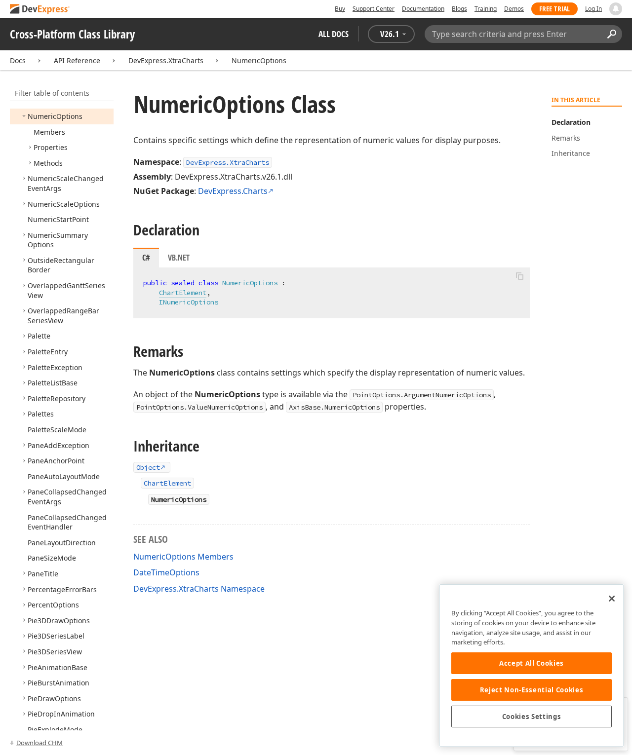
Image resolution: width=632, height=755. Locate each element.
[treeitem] (55, 116)
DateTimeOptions (166, 572)
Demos (514, 8)
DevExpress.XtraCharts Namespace (199, 588)
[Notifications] (615, 8)
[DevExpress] (40, 9)
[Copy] (519, 276)
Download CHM (39, 742)
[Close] (612, 598)
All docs (333, 33)
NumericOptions (259, 60)
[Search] (611, 34)
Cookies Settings (531, 716)
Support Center (374, 8)
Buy (340, 8)
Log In (593, 8)
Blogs (459, 8)
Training (485, 8)
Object (148, 467)
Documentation (423, 8)
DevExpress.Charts (233, 191)
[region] (531, 665)
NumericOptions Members (183, 556)
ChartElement (182, 292)
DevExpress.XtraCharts (165, 60)
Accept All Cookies (531, 663)
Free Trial (554, 8)
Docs (18, 60)
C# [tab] (146, 257)
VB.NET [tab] (179, 257)
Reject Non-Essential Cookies (531, 689)
